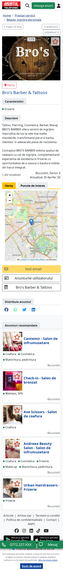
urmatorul (51, 32)
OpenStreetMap (37, 259)
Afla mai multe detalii (48, 560)
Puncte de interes (33, 186)
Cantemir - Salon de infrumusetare (41, 340)
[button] (31, 222)
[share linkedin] (33, 310)
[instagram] (24, 531)
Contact (51, 520)
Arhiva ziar (24, 515)
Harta (9, 186)
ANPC (31, 524)
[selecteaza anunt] (55, 41)
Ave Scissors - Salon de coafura (40, 413)
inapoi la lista (13, 26)
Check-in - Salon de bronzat (40, 380)
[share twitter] (24, 310)
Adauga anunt (43, 6)
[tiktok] (38, 531)
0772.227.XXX (20, 544)
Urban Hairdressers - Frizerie (41, 487)
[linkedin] (31, 531)
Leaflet (22, 259)
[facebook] (17, 531)
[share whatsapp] (15, 310)
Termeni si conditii (48, 515)
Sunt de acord (31, 566)
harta (10, 85)
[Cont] (58, 5)
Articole (8, 515)
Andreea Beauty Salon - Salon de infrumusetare (38, 447)
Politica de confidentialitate (24, 520)
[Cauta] (27, 5)
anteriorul (52, 26)
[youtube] (46, 531)
